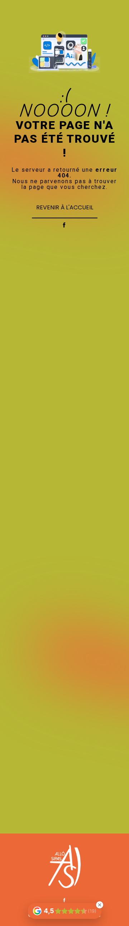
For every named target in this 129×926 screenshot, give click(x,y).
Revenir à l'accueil (64, 207)
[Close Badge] (99, 904)
